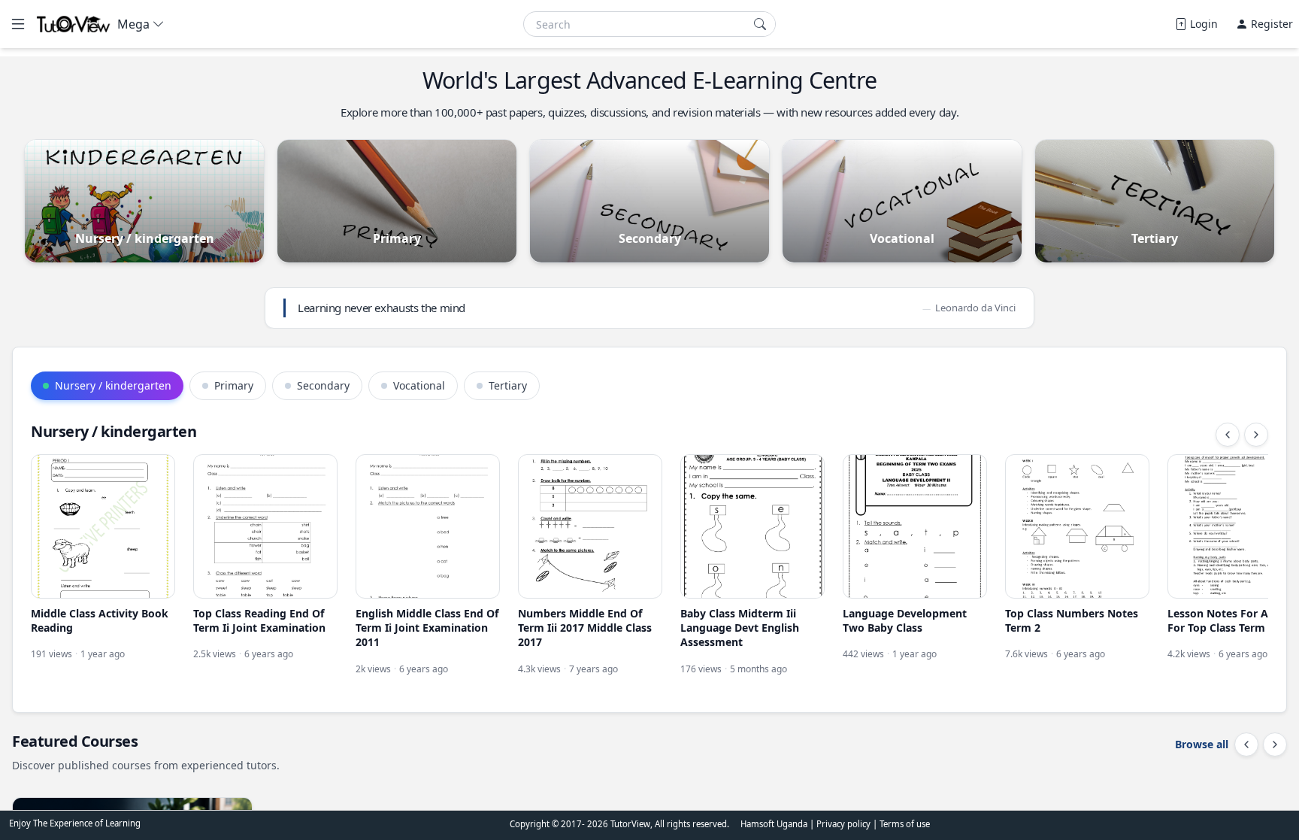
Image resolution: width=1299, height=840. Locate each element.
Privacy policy (844, 823)
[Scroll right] (1256, 435)
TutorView (630, 823)
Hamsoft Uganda (773, 823)
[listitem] (103, 565)
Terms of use (905, 823)
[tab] (107, 385)
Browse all (1201, 744)
